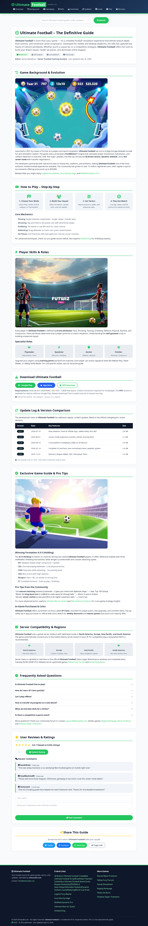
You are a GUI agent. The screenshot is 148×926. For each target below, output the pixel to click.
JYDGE (72, 884)
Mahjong (71, 890)
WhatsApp (81, 845)
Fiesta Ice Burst (124, 721)
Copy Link (98, 845)
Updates (87, 9)
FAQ (110, 9)
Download (74, 9)
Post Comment (75, 817)
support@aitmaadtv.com (76, 721)
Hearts (63, 887)
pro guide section (55, 238)
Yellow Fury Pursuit (76, 662)
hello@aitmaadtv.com (26, 881)
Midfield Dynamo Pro (90, 173)
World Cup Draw (82, 890)
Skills (61, 9)
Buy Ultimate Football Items (72, 881)
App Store (47, 385)
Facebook (65, 845)
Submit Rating (38, 752)
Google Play (26, 385)
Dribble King (85, 238)
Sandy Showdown (97, 662)
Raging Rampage (108, 721)
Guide (99, 9)
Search (102, 20)
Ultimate (36, 4)
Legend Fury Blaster (50, 173)
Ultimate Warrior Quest (56, 601)
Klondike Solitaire (74, 887)
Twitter (50, 845)
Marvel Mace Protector (81, 601)
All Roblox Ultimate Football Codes (69, 876)
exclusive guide (76, 363)
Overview (19, 9)
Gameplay (49, 9)
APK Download (68, 385)
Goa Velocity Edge (68, 173)
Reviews (121, 9)
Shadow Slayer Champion (30, 723)
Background (34, 9)
